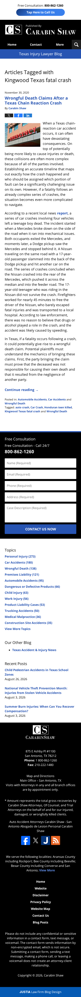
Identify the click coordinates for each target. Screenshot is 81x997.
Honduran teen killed (58, 407)
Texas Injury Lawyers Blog (40, 30)
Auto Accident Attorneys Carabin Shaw (36, 822)
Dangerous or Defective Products (32, 587)
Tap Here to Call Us (41, 12)
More (60, 44)
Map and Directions (40, 776)
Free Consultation (20, 439)
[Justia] (45, 840)
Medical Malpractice (23, 617)
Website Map (40, 909)
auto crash (22, 407)
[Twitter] (35, 840)
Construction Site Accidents (28, 623)
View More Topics (18, 629)
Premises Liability (22, 574)
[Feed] (55, 840)
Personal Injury (20, 556)
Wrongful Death (15, 403)
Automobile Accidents (32, 399)
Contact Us (40, 915)
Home (12, 44)
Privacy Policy (40, 902)
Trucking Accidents (22, 611)
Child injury (16, 593)
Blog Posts (40, 922)
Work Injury (16, 599)
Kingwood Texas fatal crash (22, 411)
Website (41, 888)
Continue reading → (22, 389)
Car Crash (37, 407)
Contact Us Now (40, 529)
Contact (36, 44)
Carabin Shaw (53, 975)
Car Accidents (57, 399)
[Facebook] (25, 840)
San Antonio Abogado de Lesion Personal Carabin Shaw (40, 826)
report (62, 213)
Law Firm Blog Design (40, 992)
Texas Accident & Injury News (34, 650)
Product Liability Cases (25, 605)
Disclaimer (41, 895)
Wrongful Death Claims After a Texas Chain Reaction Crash (36, 100)
